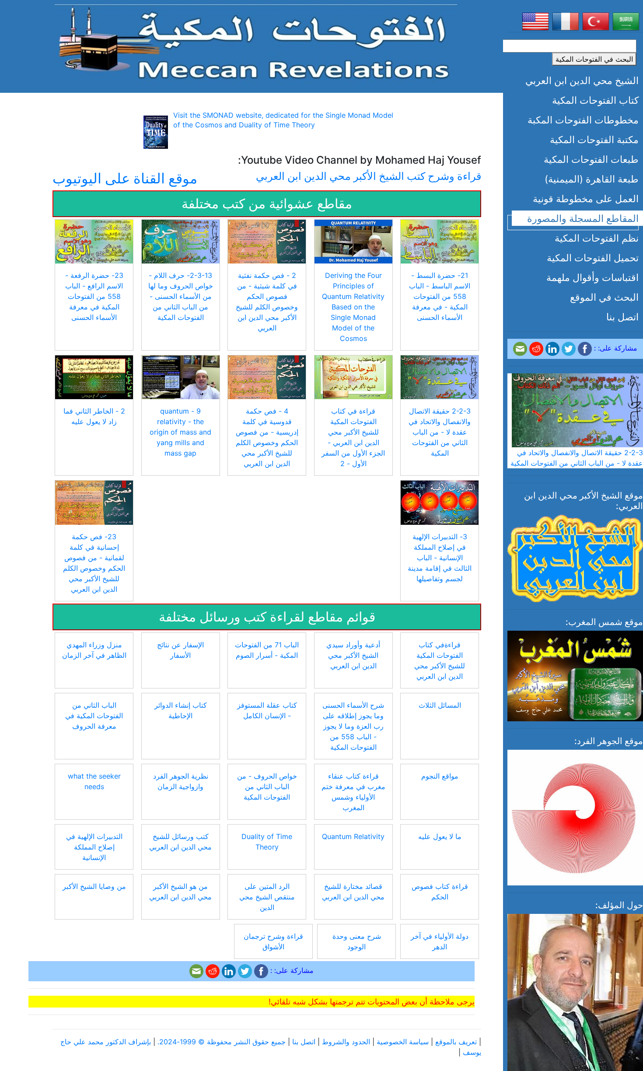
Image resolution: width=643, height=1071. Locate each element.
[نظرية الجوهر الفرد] (575, 816)
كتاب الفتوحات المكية (595, 100)
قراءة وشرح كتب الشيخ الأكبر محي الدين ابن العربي (368, 176)
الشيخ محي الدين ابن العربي (582, 80)
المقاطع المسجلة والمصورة (583, 218)
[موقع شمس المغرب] (575, 675)
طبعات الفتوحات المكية (591, 159)
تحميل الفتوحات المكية (593, 257)
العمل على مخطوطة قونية (586, 198)
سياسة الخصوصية (403, 1041)
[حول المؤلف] (575, 1009)
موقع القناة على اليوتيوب (124, 178)
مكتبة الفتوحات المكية (594, 139)
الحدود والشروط (346, 1041)
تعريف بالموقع (456, 1041)
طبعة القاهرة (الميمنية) (592, 179)
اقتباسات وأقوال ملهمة (592, 277)
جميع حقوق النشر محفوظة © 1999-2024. (221, 1041)
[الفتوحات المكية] (256, 43)
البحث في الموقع (604, 297)
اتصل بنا (622, 317)
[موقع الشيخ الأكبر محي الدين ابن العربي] (575, 557)
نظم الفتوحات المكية (597, 238)
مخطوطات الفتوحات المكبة (583, 120)
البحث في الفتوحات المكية (594, 59)
